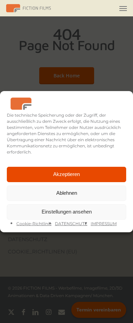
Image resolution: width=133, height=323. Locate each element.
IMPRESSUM (104, 223)
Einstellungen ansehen (67, 212)
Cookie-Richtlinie (33, 223)
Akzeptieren (66, 174)
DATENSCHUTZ (71, 223)
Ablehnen (66, 193)
